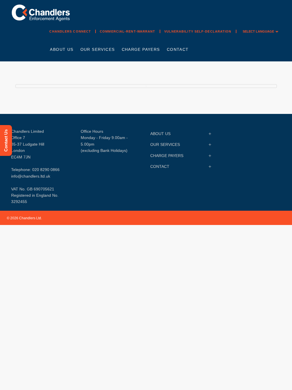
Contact (178, 49)
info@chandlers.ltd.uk (30, 176)
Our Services (97, 49)
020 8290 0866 (46, 169)
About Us (61, 49)
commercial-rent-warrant (127, 31)
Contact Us (5, 140)
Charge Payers (141, 49)
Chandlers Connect (70, 31)
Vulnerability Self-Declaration (198, 31)
